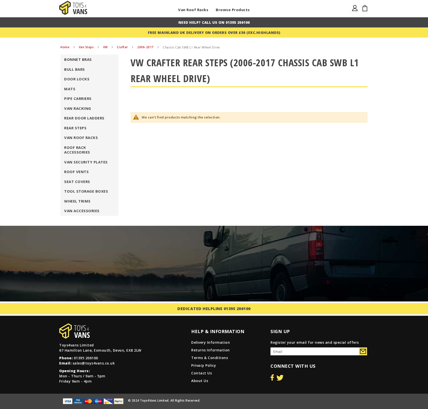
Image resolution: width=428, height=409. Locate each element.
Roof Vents (76, 171)
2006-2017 (145, 47)
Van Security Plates (86, 161)
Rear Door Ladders (84, 117)
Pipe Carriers (78, 98)
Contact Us (201, 373)
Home (65, 47)
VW (106, 47)
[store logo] (73, 8)
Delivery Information (210, 342)
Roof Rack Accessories (77, 150)
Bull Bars (74, 69)
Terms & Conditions (209, 357)
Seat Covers (77, 181)
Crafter (123, 47)
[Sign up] (363, 351)
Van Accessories (82, 210)
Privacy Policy (203, 365)
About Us (199, 380)
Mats (69, 88)
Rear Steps (75, 127)
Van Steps (87, 47)
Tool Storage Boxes (86, 191)
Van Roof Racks (193, 9)
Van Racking (77, 108)
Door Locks (76, 78)
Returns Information (210, 350)
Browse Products (233, 9)
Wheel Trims (77, 201)
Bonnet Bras (78, 59)
